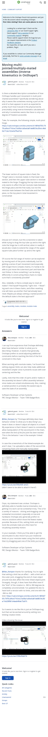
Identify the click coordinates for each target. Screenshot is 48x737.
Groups (4, 700)
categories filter (12, 31)
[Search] (41, 2)
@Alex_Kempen (8, 419)
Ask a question (23, 33)
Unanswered (24, 697)
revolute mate (32, 306)
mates (17, 306)
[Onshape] (24, 2)
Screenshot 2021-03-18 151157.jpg (17, 301)
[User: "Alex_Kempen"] (4, 339)
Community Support (14, 35)
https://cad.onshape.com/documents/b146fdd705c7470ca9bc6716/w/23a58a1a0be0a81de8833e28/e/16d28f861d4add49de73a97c (23, 599)
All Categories (7, 688)
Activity (4, 694)
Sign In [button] (24, 327)
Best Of (5, 703)
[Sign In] (45, 2)
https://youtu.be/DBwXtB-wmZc (15, 484)
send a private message (28, 56)
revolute (23, 306)
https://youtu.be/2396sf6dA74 (14, 656)
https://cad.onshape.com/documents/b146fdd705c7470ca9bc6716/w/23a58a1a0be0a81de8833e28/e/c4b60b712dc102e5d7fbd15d (24, 128)
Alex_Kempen (12, 338)
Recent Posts (7, 691)
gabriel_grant (13, 82)
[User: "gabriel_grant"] (4, 83)
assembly (10, 306)
